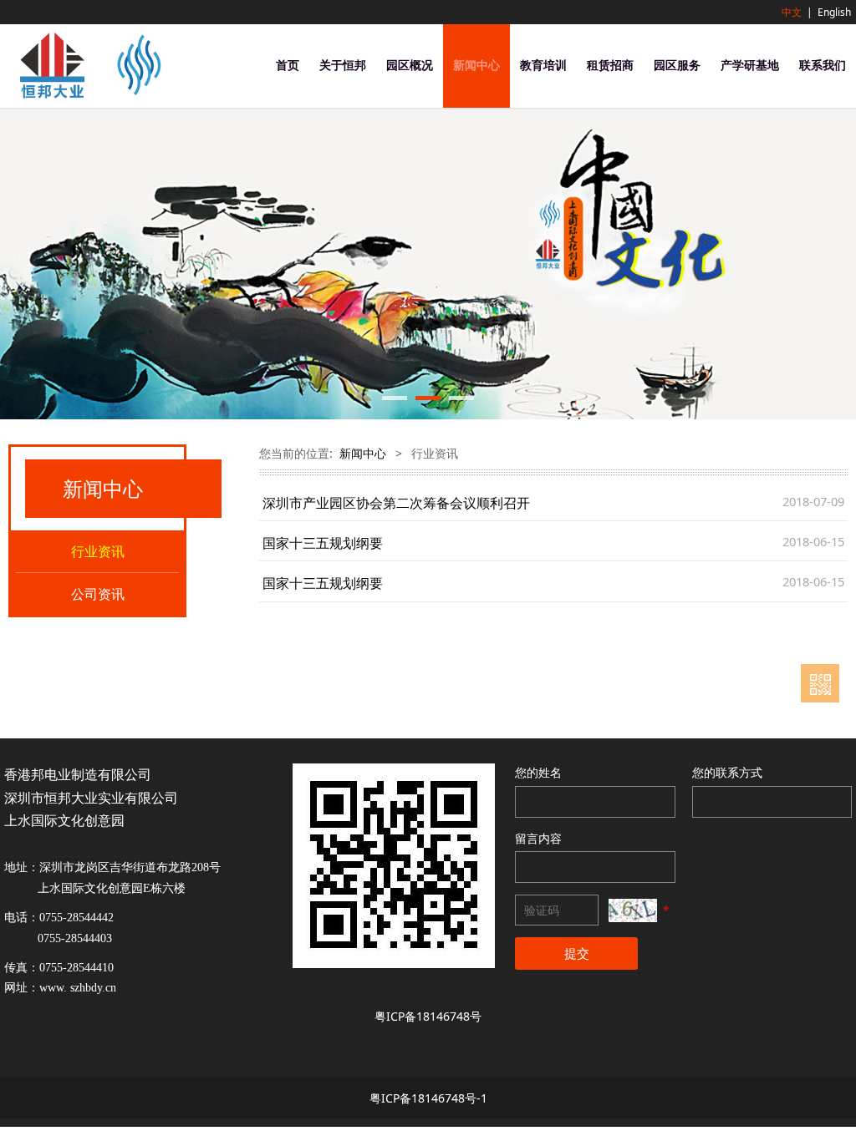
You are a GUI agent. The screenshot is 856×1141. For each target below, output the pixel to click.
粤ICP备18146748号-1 (428, 1098)
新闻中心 (476, 65)
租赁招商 (610, 65)
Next (833, 264)
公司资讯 (98, 594)
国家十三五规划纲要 (322, 543)
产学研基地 (750, 65)
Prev (22, 264)
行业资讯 (98, 551)
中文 (792, 12)
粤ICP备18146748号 (428, 1016)
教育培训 (543, 65)
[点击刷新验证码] (633, 910)
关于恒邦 (342, 65)
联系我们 (822, 65)
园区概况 (409, 65)
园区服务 (677, 65)
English (834, 12)
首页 (287, 65)
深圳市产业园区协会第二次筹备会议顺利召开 (396, 503)
